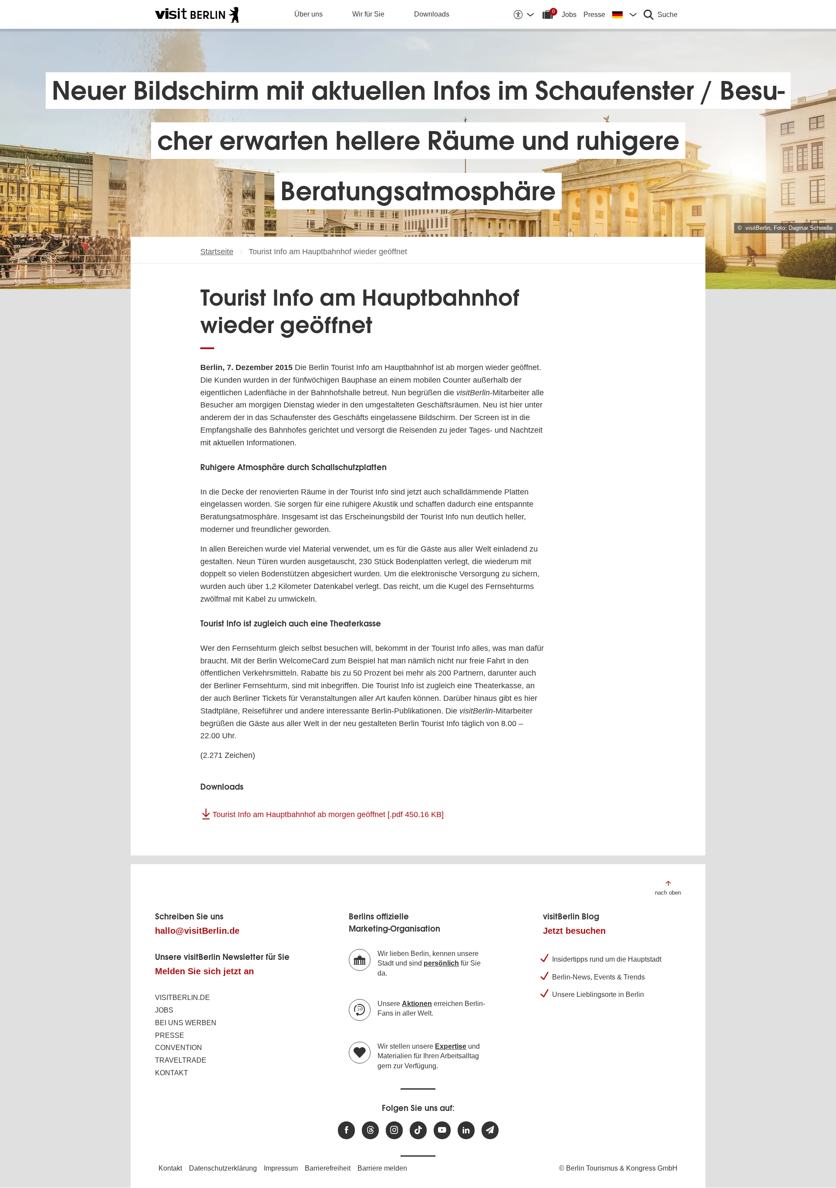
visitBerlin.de (182, 997)
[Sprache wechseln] (624, 14)
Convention (178, 1047)
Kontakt (171, 1073)
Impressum (281, 1168)
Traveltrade (180, 1060)
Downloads (431, 14)
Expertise (450, 1046)
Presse (594, 14)
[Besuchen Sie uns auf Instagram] (394, 1130)
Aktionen (417, 1003)
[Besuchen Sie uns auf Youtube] (442, 1130)
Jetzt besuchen (574, 931)
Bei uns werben (185, 1022)
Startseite (216, 251)
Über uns (308, 14)
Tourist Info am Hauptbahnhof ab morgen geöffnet (328, 814)
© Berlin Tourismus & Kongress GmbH (618, 1168)
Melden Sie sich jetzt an (204, 971)
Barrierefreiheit (328, 1168)
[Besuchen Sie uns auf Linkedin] (466, 1130)
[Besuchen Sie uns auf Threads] (370, 1130)
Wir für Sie (368, 14)
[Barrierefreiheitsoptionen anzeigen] (523, 14)
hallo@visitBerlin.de (197, 931)
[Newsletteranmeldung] (490, 1130)
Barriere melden (382, 1168)
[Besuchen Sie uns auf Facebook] (346, 1130)
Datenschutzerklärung (223, 1168)
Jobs (569, 14)
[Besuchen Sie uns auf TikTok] (418, 1130)
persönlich (441, 963)
